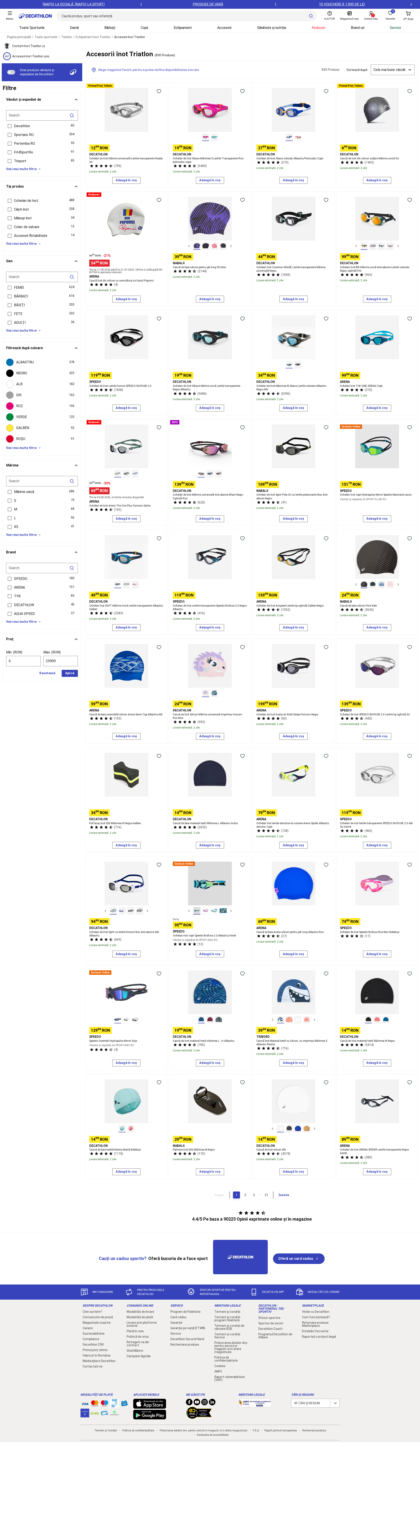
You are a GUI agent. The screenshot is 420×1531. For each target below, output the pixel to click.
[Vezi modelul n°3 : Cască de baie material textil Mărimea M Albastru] (385, 1019)
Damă (74, 28)
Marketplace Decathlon (99, 1360)
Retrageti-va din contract (138, 1344)
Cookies (220, 1365)
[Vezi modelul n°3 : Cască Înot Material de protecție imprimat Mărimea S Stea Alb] (297, 1019)
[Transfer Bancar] (114, 1405)
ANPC (218, 1371)
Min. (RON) (14, 652)
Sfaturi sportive (269, 1317)
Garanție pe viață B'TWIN (187, 1328)
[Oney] (94, 1413)
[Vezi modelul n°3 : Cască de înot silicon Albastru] (297, 1128)
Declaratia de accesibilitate (213, 1434)
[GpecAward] (199, 1417)
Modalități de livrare (140, 1311)
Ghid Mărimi (135, 1350)
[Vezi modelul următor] (231, 246)
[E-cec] (84, 1415)
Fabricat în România (96, 1355)
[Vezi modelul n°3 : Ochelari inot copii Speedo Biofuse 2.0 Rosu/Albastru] (214, 911)
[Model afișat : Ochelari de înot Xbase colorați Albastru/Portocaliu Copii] (289, 137)
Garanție (176, 1322)
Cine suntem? (92, 1311)
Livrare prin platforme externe (142, 1324)
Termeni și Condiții (105, 1430)
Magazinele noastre (97, 1322)
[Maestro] (104, 1404)
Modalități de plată (140, 1317)
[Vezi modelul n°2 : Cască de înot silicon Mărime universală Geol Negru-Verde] (372, 584)
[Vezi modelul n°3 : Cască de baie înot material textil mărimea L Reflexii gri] (218, 1019)
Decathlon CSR (93, 1344)
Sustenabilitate (94, 1333)
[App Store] (149, 1406)
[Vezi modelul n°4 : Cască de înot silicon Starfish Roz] (390, 584)
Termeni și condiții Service (227, 1336)
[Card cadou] (124, 1404)
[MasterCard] (94, 1404)
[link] (298, 1258)
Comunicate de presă (98, 1317)
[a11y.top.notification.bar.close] (411, 4)
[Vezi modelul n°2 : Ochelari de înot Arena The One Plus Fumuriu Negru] (126, 473)
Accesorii (224, 28)
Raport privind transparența (280, 1430)
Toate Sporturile (32, 28)
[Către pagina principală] (35, 15)
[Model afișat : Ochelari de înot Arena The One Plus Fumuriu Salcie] (117, 473)
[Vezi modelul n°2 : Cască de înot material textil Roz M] (377, 1019)
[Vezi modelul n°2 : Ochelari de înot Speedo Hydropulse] (126, 1019)
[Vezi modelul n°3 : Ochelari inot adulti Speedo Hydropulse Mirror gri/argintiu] (135, 1019)
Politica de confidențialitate (226, 1359)
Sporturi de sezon (270, 1323)
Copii (144, 28)
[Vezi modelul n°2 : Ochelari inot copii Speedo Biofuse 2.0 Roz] (205, 911)
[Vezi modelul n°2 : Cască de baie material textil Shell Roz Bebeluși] (130, 1128)
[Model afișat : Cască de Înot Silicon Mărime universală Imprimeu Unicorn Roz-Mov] (205, 693)
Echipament (183, 28)
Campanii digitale (139, 1356)
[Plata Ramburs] (104, 1414)
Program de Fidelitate (185, 1311)
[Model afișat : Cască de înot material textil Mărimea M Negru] (368, 1019)
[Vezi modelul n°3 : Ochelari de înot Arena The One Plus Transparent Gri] (135, 473)
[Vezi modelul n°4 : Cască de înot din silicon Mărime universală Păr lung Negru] (223, 246)
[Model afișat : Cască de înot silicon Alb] (280, 1128)
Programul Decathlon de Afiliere (275, 1336)
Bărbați (109, 28)
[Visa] (84, 1403)
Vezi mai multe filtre (21, 169)
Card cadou (178, 1317)
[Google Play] (149, 1417)
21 (266, 1195)
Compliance (91, 1339)
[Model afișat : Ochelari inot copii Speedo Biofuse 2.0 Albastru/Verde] (196, 911)
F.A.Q (256, 1430)
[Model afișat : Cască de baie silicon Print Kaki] (364, 584)
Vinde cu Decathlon (315, 1311)
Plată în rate (135, 1331)
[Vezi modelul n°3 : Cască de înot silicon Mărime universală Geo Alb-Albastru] (381, 584)
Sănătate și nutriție (271, 28)
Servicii (395, 28)
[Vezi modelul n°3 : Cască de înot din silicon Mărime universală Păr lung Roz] (214, 246)
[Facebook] (189, 1403)
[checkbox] (42, 362)
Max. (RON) (52, 652)
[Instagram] (204, 1403)
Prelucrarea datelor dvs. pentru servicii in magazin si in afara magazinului (231, 1347)
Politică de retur (138, 1336)
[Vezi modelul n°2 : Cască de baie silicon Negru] (289, 1128)
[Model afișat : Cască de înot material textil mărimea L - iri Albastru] (201, 1019)
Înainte (284, 1195)
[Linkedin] (212, 1403)
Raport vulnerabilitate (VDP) (229, 1378)
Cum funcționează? (316, 1317)
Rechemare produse (184, 1344)
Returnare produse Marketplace (315, 1324)
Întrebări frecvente (315, 1331)
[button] (42, 126)
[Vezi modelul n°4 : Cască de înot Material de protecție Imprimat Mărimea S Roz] (306, 1019)
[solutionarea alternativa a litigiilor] (254, 1405)
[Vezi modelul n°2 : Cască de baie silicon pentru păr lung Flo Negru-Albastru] (205, 246)
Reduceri (318, 28)
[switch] (11, 72)
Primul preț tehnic (95, 1350)
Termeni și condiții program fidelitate (227, 1319)
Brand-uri (357, 28)
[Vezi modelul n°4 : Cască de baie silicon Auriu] (306, 1128)
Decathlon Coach (270, 1328)
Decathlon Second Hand (187, 1339)
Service (175, 1333)
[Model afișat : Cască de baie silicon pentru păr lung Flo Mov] (196, 246)
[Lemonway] (114, 1413)
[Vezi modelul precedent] (189, 246)
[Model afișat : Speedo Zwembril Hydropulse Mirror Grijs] (117, 1019)
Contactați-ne (93, 1366)
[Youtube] (197, 1403)
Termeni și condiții (227, 1311)
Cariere (88, 1328)
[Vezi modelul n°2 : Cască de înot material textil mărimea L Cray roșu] (210, 1019)
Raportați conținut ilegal (319, 1336)
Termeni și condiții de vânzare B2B (229, 1327)
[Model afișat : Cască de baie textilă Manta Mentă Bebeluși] (122, 1128)
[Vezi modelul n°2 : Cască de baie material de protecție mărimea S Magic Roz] (289, 1019)
